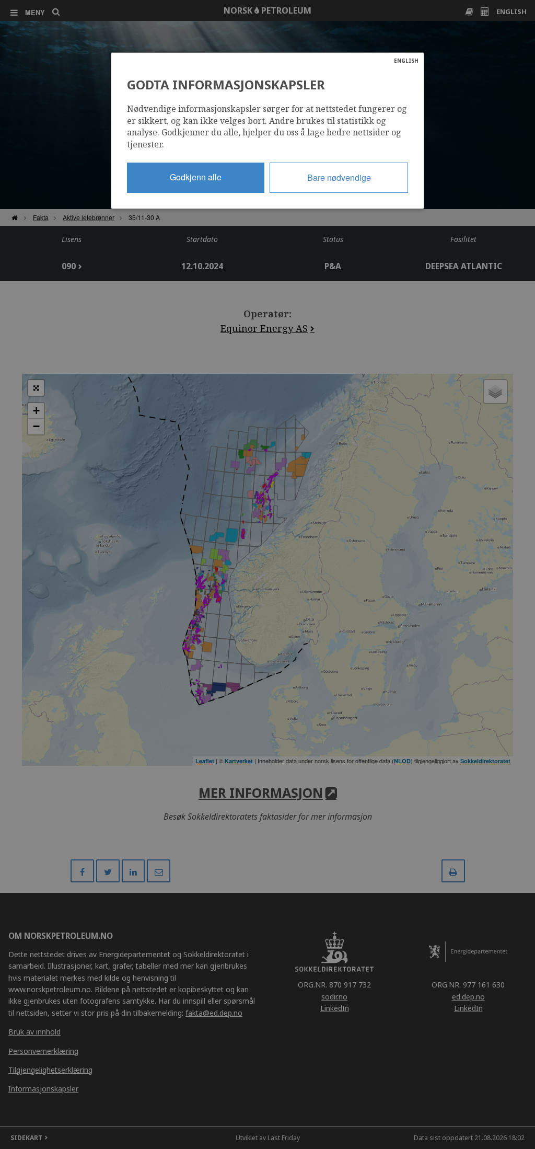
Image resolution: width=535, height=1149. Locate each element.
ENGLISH (406, 60)
